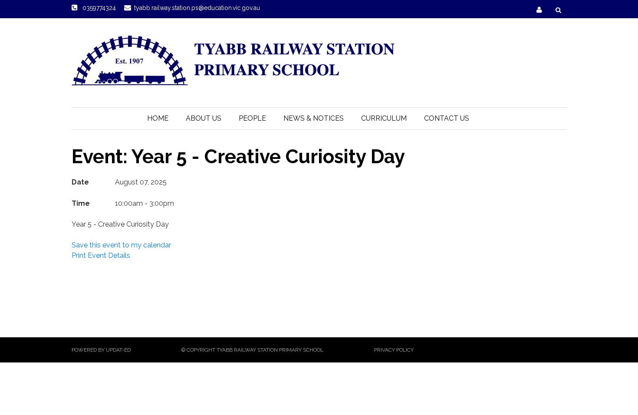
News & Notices (313, 118)
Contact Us (446, 118)
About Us (203, 118)
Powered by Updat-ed (101, 350)
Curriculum (384, 118)
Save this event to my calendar (121, 245)
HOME (157, 118)
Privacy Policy (394, 350)
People (252, 118)
